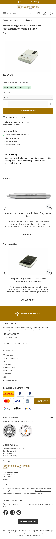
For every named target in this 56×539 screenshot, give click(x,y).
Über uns (6, 361)
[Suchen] (32, 13)
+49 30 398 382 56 (11, 334)
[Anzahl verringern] (5, 104)
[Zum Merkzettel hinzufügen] (48, 206)
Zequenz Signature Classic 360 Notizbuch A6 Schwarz (28, 280)
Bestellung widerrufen (28, 521)
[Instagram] (12, 512)
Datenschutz (7, 374)
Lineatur (6, 93)
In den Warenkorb (28, 110)
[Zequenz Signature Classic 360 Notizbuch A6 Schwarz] (28, 261)
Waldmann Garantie (10, 367)
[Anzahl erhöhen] (50, 104)
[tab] (28, 159)
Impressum (7, 364)
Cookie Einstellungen (10, 380)
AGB (4, 377)
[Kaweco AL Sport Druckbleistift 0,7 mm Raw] (28, 196)
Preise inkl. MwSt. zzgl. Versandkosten (15, 82)
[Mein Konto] (45, 13)
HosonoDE (36, 535)
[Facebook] (6, 512)
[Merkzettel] (38, 13)
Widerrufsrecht (8, 371)
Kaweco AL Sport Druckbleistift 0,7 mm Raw (28, 215)
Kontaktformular (21, 343)
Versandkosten (41, 531)
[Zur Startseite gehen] (28, 7)
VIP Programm (8, 355)
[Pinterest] (19, 512)
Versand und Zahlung (10, 358)
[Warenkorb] (51, 13)
